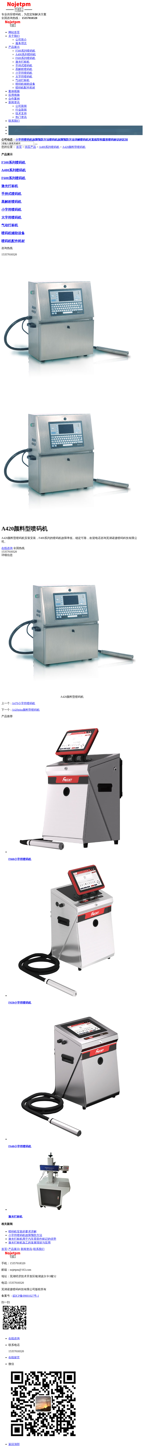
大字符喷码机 (11, 217)
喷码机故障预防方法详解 (64, 139)
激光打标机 (9, 186)
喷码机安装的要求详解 (22, 1231)
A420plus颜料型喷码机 (26, 709)
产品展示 (13, 1249)
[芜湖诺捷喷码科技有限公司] (19, 10)
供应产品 (30, 146)
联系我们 (38, 1249)
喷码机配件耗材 (13, 241)
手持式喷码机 (11, 194)
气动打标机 (9, 225)
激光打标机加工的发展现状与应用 (29, 1242)
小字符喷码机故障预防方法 (32, 139)
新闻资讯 (26, 1249)
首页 (19, 146)
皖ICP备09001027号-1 (26, 1295)
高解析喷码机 (11, 201)
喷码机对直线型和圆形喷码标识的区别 (104, 139)
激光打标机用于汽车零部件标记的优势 (32, 1238)
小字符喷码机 (11, 209)
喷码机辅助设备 (13, 233)
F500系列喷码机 (13, 162)
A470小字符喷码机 (23, 703)
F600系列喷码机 (13, 178)
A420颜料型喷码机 (74, 146)
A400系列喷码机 (49, 146)
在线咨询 (7, 548)
